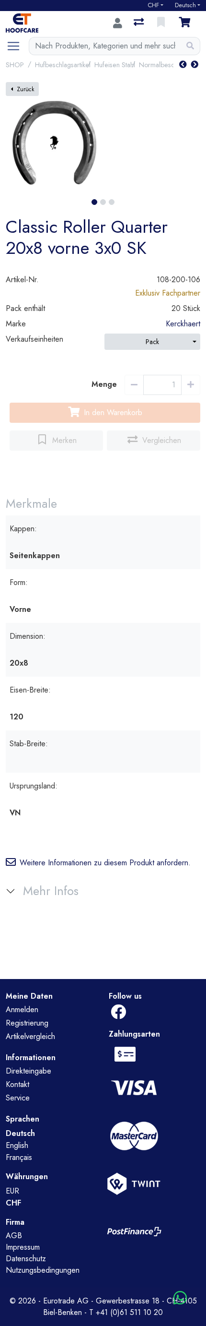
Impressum (23, 1247)
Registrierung (27, 1022)
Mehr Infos (51, 891)
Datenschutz (26, 1258)
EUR (12, 1190)
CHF (153, 5)
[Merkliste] (161, 23)
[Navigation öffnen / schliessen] (17, 46)
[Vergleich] (139, 23)
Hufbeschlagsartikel (63, 65)
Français (19, 1157)
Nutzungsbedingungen (43, 1270)
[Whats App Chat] (180, 1298)
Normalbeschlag (162, 65)
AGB (14, 1235)
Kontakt (17, 1084)
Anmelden (22, 1009)
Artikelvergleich (30, 1036)
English (17, 1145)
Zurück (25, 89)
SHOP (15, 65)
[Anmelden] (117, 23)
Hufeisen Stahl (114, 65)
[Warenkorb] (186, 23)
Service (18, 1097)
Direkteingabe (28, 1070)
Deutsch (185, 5)
